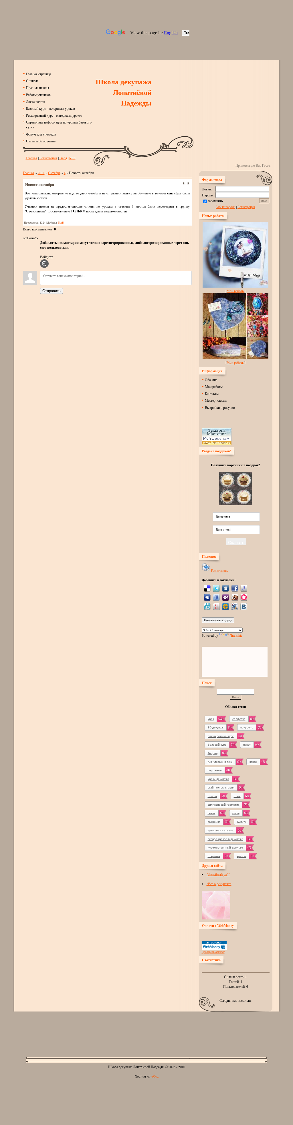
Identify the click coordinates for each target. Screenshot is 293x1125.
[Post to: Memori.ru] (243, 597)
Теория (212, 753)
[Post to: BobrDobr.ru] (234, 597)
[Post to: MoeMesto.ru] (207, 606)
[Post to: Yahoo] (225, 597)
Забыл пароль (225, 206)
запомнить (215, 200)
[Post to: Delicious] (207, 588)
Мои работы (235, 290)
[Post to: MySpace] (207, 597)
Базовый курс (217, 744)
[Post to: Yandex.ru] (216, 606)
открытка (214, 856)
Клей (237, 796)
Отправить (51, 291)
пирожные (215, 770)
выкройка (214, 821)
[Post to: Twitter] (216, 588)
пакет (247, 744)
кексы (253, 761)
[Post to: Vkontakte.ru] (243, 606)
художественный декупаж (225, 847)
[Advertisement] (146, 1030)
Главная (31, 158)
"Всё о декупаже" (219, 883)
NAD (61, 222)
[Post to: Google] (243, 588)
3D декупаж (215, 727)
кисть (235, 813)
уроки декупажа (218, 778)
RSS (72, 158)
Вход (63, 158)
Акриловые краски (220, 761)
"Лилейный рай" (218, 874)
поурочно (246, 727)
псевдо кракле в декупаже (225, 839)
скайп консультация (221, 787)
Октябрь (54, 172)
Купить (241, 821)
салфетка (239, 718)
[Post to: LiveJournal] (234, 606)
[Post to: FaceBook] (234, 588)
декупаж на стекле (220, 830)
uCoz (155, 1076)
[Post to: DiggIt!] (225, 588)
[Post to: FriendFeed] (216, 597)
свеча (211, 813)
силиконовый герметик (223, 804)
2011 (41, 172)
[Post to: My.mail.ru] (225, 606)
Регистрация (48, 158)
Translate (236, 635)
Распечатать (219, 570)
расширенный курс (221, 736)
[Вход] (44, 263)
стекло (212, 796)
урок (211, 718)
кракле (241, 856)
